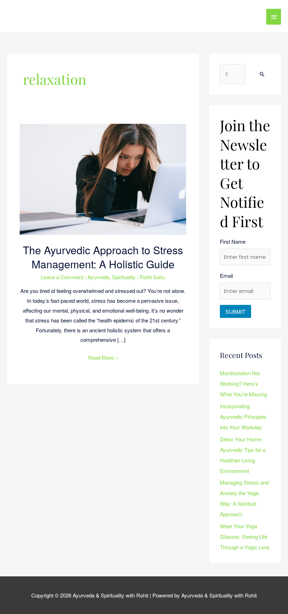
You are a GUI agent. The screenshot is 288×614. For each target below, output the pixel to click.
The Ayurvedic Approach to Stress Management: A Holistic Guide (103, 256)
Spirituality (124, 277)
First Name (233, 241)
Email (226, 275)
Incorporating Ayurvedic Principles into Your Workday (243, 416)
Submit (235, 311)
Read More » (103, 357)
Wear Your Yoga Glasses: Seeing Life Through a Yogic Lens (245, 536)
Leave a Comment (62, 277)
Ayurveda (98, 277)
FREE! (174, 10)
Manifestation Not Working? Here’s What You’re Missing (243, 383)
